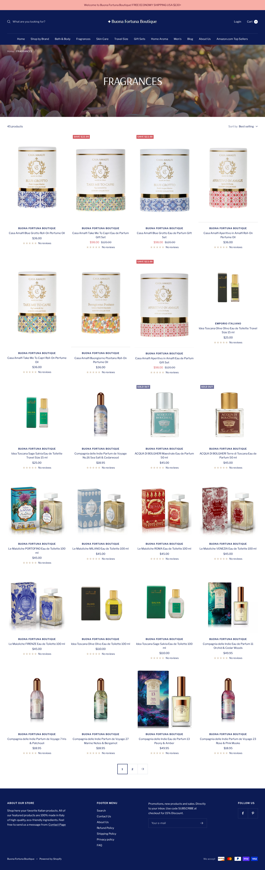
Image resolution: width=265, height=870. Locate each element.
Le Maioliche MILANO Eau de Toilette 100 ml (100, 548)
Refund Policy (105, 828)
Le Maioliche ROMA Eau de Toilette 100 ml (164, 548)
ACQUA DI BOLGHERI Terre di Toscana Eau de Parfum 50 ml (228, 455)
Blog (190, 39)
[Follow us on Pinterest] (253, 813)
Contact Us (104, 816)
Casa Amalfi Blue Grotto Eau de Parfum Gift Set (164, 235)
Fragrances (83, 39)
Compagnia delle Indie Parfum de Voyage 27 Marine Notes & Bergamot (101, 741)
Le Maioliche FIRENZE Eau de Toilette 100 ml (37, 644)
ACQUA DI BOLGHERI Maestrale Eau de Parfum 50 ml (164, 455)
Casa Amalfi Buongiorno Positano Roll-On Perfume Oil (100, 360)
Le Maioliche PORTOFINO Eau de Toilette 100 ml (36, 550)
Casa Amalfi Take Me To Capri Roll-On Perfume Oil (37, 360)
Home (21, 39)
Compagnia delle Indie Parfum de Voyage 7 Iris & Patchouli (36, 741)
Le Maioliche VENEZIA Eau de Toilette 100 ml (228, 548)
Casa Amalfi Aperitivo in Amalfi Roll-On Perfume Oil (228, 235)
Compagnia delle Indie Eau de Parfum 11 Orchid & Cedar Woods (228, 646)
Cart (252, 21)
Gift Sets (139, 39)
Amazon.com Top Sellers (232, 39)
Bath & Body (62, 39)
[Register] (201, 823)
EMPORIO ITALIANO (228, 323)
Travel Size (121, 39)
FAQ (99, 845)
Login (237, 21)
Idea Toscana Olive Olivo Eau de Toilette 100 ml (100, 644)
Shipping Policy (106, 833)
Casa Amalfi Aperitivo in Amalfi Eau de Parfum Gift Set (164, 360)
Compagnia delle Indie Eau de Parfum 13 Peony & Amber (164, 741)
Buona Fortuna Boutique (37, 228)
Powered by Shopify (50, 858)
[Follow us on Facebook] (243, 813)
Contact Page (57, 824)
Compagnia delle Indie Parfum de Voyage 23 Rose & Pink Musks (228, 741)
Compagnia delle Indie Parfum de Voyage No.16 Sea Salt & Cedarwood (100, 455)
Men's (178, 39)
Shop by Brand (40, 39)
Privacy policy (105, 839)
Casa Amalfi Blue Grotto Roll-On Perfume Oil (37, 233)
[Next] (143, 769)
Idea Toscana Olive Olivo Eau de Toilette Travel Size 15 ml (228, 330)
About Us (205, 39)
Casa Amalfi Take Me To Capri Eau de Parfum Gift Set (100, 235)
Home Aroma (159, 39)
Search (101, 810)
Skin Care (102, 39)
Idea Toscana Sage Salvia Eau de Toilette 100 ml (164, 646)
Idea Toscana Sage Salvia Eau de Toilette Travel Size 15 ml (36, 455)
